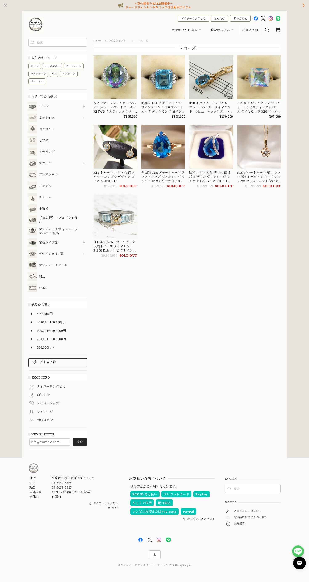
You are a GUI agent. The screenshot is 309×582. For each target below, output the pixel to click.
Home (98, 41)
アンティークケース (53, 265)
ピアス (43, 140)
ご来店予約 (250, 30)
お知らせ (219, 18)
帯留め (44, 208)
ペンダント (47, 129)
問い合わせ (240, 18)
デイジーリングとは (193, 18)
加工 (42, 276)
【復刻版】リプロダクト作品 (58, 220)
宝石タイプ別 (50, 242)
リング (44, 106)
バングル (45, 186)
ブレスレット (48, 174)
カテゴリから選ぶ (184, 30)
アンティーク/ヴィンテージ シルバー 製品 (58, 231)
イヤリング (47, 152)
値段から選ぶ (220, 30)
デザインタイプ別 (51, 254)
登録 (80, 442)
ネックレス (47, 118)
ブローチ (45, 163)
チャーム (45, 197)
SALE (43, 288)
